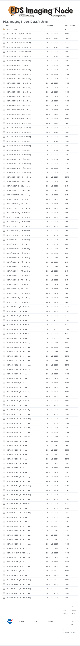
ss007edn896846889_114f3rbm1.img (18, 137)
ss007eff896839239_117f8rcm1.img (18, 240)
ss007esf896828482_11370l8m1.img (18, 325)
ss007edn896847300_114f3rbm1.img (18, 172)
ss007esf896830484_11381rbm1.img (18, 432)
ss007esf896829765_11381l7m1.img (18, 387)
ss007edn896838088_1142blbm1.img (18, 119)
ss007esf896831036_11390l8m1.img (18, 459)
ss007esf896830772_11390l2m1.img (18, 445)
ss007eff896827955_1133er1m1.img (18, 195)
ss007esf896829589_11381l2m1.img (18, 378)
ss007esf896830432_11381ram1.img (18, 428)
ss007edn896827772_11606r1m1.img (18, 38)
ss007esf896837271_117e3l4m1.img (18, 517)
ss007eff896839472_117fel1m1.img (18, 262)
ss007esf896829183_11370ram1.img (18, 360)
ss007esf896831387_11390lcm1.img (18, 477)
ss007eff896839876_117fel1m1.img (18, 298)
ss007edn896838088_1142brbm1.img (18, 123)
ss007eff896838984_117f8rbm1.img (18, 217)
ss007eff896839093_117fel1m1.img (18, 226)
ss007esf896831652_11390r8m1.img (18, 490)
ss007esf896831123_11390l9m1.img (18, 463)
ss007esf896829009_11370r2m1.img (18, 352)
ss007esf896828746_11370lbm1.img (18, 338)
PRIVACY (36, 621)
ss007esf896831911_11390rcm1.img (18, 504)
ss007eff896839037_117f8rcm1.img (18, 222)
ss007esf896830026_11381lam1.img (18, 401)
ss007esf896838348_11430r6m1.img (18, 531)
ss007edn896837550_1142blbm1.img (18, 56)
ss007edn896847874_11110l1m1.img (18, 177)
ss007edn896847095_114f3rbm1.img (18, 155)
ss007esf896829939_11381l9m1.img (18, 396)
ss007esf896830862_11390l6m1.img (18, 450)
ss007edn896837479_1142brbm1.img (18, 52)
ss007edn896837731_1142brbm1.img (18, 79)
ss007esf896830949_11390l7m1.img (18, 454)
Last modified (49, 25)
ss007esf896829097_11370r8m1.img (18, 356)
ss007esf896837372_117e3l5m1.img (18, 522)
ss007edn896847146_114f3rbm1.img (18, 159)
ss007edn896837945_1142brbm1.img (18, 105)
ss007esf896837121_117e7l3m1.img (18, 508)
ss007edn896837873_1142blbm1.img (18, 92)
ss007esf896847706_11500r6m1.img (18, 593)
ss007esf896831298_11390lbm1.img (18, 472)
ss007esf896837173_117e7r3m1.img (18, 513)
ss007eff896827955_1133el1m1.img (18, 190)
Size (66, 25)
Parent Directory (11, 29)
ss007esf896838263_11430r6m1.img (18, 526)
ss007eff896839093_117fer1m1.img (18, 231)
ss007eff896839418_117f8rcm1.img (18, 258)
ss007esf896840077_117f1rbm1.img (18, 553)
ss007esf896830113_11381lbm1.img (18, 405)
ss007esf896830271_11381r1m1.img (18, 414)
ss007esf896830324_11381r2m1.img (18, 419)
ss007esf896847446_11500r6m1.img (18, 580)
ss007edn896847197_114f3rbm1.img (18, 164)
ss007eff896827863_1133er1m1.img (18, 186)
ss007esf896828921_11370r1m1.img (18, 347)
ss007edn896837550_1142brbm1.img (18, 61)
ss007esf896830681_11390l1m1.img (18, 441)
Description (73, 25)
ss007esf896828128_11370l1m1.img (18, 307)
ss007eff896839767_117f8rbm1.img (18, 289)
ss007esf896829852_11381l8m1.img (18, 392)
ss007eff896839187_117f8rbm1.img (18, 235)
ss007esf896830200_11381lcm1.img (18, 410)
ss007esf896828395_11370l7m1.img (18, 320)
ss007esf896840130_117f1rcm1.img (18, 557)
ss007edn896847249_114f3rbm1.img (18, 168)
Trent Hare (73, 615)
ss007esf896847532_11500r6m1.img (18, 584)
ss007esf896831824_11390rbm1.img (18, 499)
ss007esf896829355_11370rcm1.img (18, 369)
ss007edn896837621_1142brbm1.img (18, 70)
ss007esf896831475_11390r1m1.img (18, 481)
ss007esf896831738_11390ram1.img (18, 495)
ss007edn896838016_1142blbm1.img (18, 110)
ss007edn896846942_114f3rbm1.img (18, 141)
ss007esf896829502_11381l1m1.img (18, 374)
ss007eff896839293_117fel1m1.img (18, 244)
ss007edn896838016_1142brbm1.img (18, 114)
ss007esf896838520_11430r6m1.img (18, 539)
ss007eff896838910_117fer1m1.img (18, 213)
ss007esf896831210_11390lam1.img (18, 468)
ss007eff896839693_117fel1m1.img (18, 280)
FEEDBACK (22, 621)
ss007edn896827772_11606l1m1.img (18, 34)
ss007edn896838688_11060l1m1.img (18, 128)
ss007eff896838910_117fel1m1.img (18, 208)
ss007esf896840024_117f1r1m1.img (18, 548)
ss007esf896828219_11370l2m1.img (18, 311)
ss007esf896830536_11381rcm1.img (18, 437)
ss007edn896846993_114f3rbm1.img (18, 146)
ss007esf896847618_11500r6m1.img (18, 589)
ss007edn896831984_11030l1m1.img (18, 43)
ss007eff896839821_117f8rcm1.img (18, 293)
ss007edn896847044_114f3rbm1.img (18, 150)
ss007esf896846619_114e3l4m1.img (18, 571)
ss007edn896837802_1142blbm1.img (18, 83)
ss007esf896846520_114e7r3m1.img (18, 566)
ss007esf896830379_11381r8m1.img (18, 423)
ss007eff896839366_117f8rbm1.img (18, 253)
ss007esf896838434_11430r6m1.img (18, 535)
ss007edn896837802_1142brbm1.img (18, 87)
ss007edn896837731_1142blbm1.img (18, 74)
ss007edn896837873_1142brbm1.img (18, 96)
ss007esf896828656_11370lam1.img (18, 334)
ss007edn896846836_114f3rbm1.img (18, 132)
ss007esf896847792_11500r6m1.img (18, 598)
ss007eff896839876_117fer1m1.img (18, 302)
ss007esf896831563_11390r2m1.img (18, 486)
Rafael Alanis (73, 623)
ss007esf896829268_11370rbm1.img (18, 365)
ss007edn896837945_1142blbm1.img (18, 101)
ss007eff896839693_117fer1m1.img (18, 284)
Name (7, 25)
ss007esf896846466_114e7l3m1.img (18, 562)
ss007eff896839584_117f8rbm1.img (18, 271)
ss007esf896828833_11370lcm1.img (18, 343)
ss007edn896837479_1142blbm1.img (18, 47)
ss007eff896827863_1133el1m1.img (18, 181)
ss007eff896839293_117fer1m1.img (18, 249)
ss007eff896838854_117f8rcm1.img (18, 204)
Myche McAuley (73, 608)
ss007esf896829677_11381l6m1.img (18, 383)
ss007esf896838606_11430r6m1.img (18, 544)
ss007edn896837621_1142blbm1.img (18, 65)
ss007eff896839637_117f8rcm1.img (18, 275)
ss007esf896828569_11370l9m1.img (18, 329)
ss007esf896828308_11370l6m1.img (18, 316)
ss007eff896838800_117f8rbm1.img (18, 199)
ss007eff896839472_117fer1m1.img (18, 266)
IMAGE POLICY (52, 621)
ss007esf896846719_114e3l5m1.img (18, 575)
